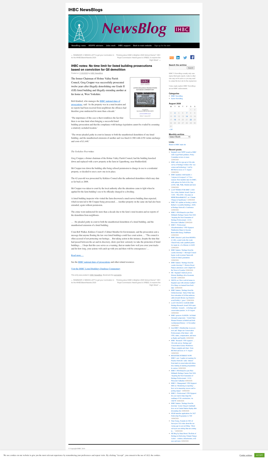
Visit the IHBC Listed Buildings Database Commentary (95, 268)
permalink (117, 275)
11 (175, 116)
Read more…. (77, 255)
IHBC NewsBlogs (85, 9)
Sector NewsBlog (177, 98)
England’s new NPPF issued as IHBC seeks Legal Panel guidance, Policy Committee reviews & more (183, 154)
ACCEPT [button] (259, 455)
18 (175, 119)
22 (191, 119)
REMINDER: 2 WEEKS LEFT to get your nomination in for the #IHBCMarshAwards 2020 (92, 56)
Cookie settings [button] (246, 455)
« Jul (171, 129)
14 (187, 116)
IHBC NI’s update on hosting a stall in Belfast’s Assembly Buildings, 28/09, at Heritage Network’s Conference (184, 204)
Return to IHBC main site (177, 144)
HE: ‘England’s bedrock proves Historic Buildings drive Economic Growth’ (182, 275)
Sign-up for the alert (162, 45)
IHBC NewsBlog (97, 73)
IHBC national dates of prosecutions (94, 261)
